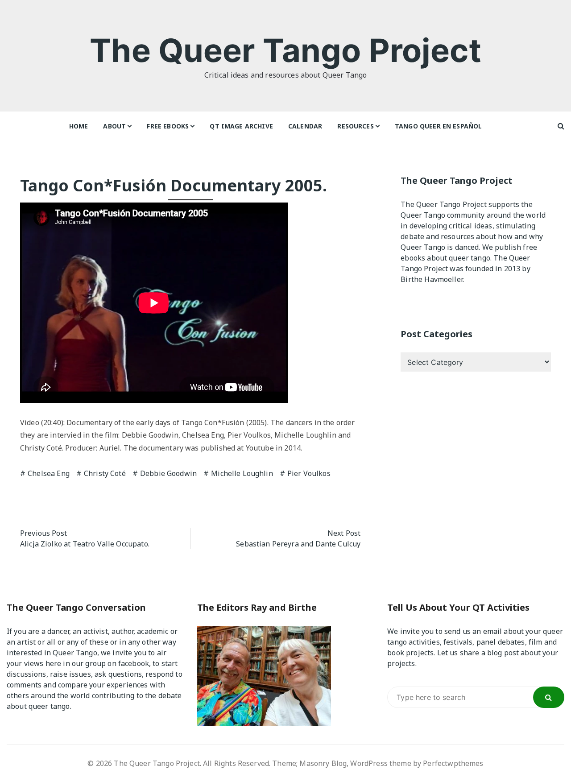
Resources (355, 126)
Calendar (305, 126)
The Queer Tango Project (285, 50)
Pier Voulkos (309, 473)
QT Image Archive (241, 126)
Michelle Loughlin (242, 473)
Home (78, 126)
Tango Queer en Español (438, 126)
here (54, 663)
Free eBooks (168, 126)
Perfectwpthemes (453, 763)
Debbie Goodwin (168, 473)
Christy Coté (105, 473)
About (114, 126)
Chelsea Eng (49, 473)
